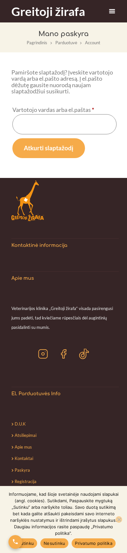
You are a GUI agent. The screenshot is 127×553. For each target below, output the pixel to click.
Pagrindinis (37, 42)
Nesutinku (54, 543)
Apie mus (23, 447)
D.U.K (20, 423)
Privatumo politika (93, 543)
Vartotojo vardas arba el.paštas (64, 109)
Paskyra (22, 470)
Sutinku (26, 543)
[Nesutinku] (119, 519)
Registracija (25, 481)
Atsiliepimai (25, 435)
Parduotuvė (66, 42)
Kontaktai (24, 458)
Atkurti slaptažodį (48, 148)
